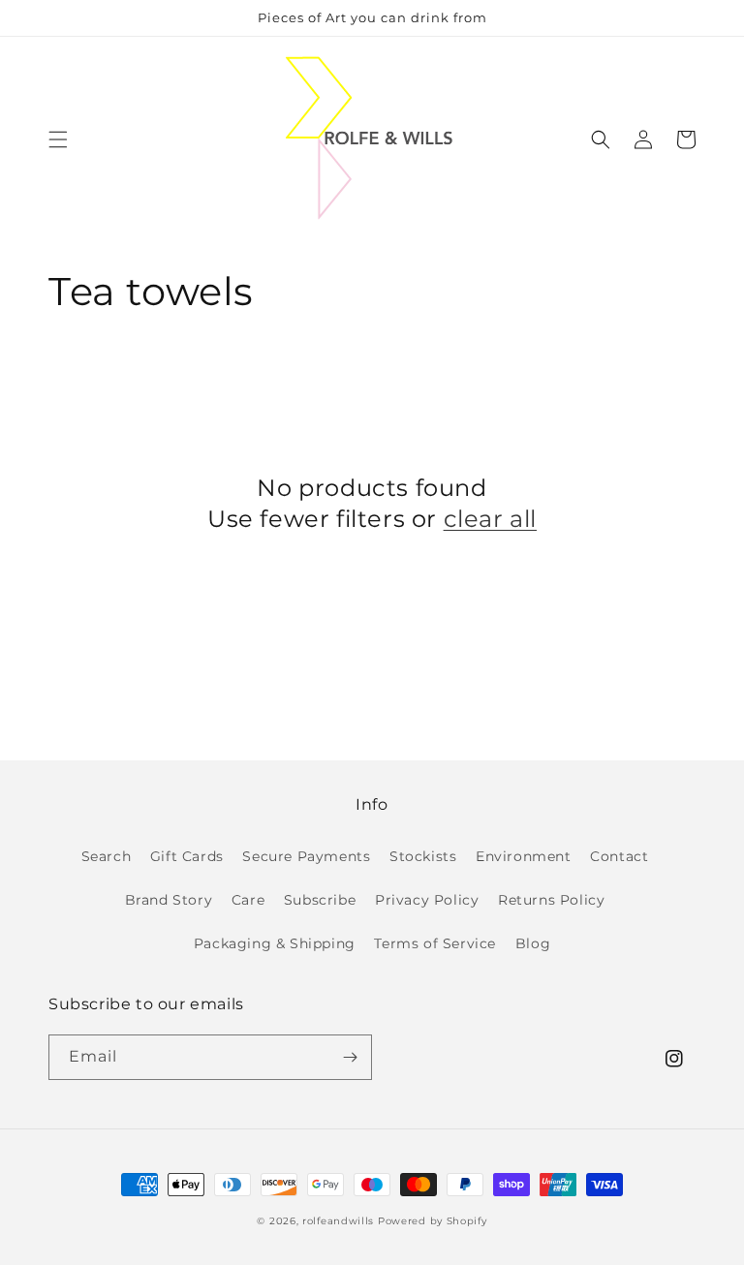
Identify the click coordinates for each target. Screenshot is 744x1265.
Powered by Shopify (432, 1221)
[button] (58, 139)
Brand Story (169, 900)
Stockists (422, 856)
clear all (490, 519)
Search (106, 856)
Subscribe (320, 900)
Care (248, 900)
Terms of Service (435, 943)
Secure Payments (306, 856)
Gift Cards (187, 856)
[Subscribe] (349, 1057)
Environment (524, 856)
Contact (619, 856)
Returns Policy (551, 900)
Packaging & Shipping (275, 943)
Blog (532, 943)
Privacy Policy (427, 900)
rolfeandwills (338, 1221)
